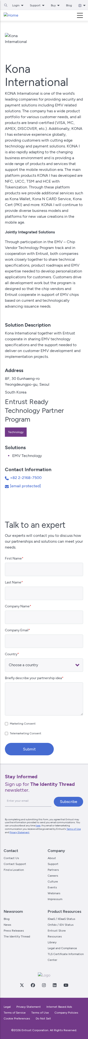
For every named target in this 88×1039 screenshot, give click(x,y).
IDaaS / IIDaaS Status (61, 919)
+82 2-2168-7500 (26, 477)
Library (52, 942)
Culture (53, 881)
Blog (69, 5)
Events (52, 887)
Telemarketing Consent (25, 733)
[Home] (11, 15)
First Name (13, 558)
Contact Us (11, 858)
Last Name (13, 582)
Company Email (16, 630)
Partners (53, 870)
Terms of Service (15, 1012)
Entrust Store (57, 930)
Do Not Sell (43, 1018)
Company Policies (66, 1012)
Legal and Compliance (62, 948)
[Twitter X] (22, 985)
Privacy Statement (19, 832)
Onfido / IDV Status (61, 924)
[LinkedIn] (54, 985)
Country (11, 654)
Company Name (17, 606)
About (52, 858)
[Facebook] (33, 985)
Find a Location (14, 870)
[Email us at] (7, 487)
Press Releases (14, 930)
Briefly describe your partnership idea (33, 678)
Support (53, 864)
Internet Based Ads (59, 1006)
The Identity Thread (17, 936)
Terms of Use (73, 829)
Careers (53, 875)
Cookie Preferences (17, 1018)
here (38, 825)
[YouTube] (65, 985)
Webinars (54, 893)
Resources (55, 936)
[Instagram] (44, 985)
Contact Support (15, 864)
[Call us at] (7, 479)
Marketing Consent (23, 723)
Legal (7, 1006)
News (7, 924)
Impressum (55, 899)
